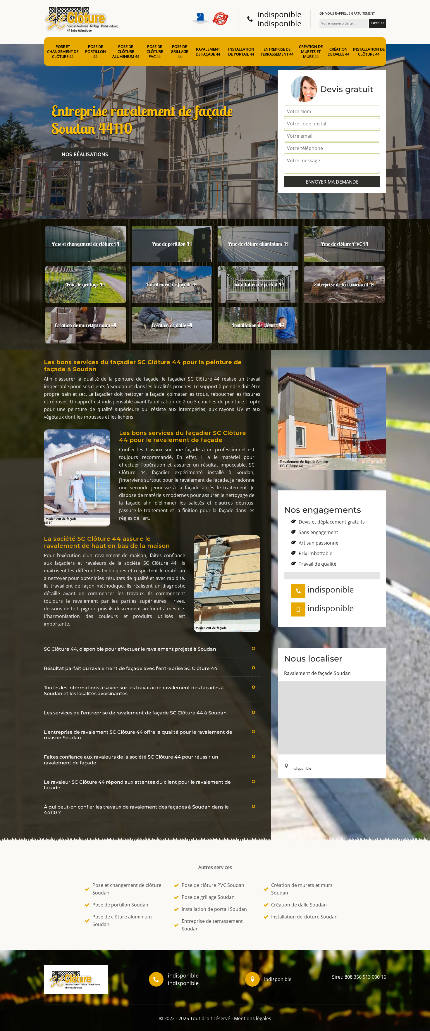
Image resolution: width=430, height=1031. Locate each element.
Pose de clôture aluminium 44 (125, 51)
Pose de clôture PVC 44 (155, 51)
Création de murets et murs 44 (311, 51)
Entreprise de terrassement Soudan (212, 925)
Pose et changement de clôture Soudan (126, 889)
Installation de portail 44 (241, 52)
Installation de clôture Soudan (304, 916)
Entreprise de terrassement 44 (277, 52)
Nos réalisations (85, 154)
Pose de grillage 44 (179, 51)
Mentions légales (252, 1018)
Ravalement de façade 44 (208, 52)
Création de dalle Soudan (299, 905)
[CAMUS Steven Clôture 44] (83, 18)
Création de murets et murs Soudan (302, 889)
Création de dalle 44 (338, 52)
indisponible (279, 14)
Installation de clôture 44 (369, 52)
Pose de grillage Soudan (208, 897)
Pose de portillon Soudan (120, 905)
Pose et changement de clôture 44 (62, 51)
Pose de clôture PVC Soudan (213, 885)
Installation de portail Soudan (214, 909)
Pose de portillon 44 (95, 51)
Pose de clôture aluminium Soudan (122, 920)
